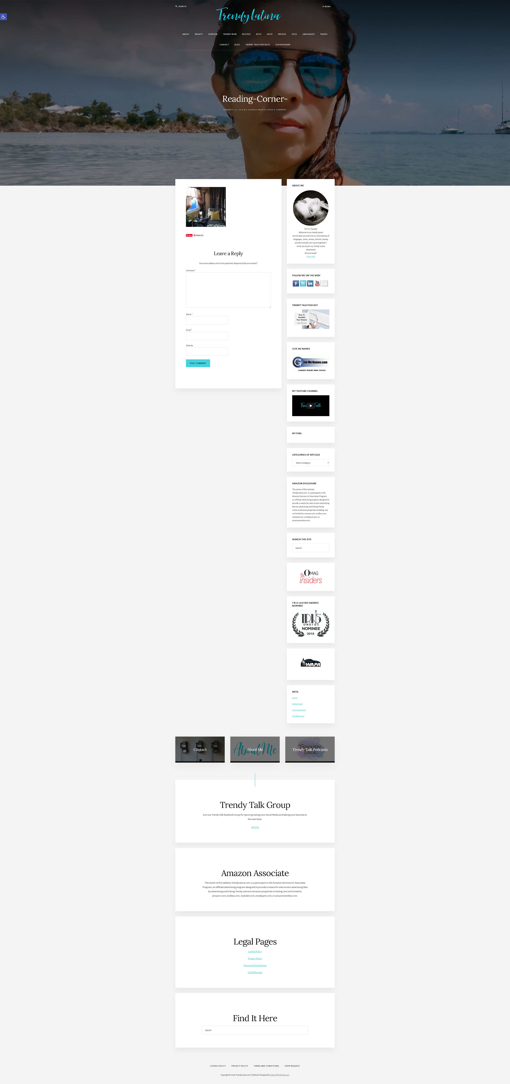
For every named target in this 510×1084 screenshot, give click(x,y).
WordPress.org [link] (298, 716)
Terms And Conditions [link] (255, 965)
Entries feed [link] (297, 704)
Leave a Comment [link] (277, 110)
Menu (327, 7)
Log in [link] (294, 698)
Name (189, 314)
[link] (3, 16)
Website (189, 346)
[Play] (310, 406)
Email (189, 330)
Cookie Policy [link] (255, 951)
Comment (191, 270)
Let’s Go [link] (255, 827)
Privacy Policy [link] (255, 958)
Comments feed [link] (299, 710)
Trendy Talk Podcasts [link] (310, 749)
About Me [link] (255, 749)
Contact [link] (200, 749)
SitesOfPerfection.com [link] (280, 1075)
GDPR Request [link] (255, 972)
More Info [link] (311, 257)
